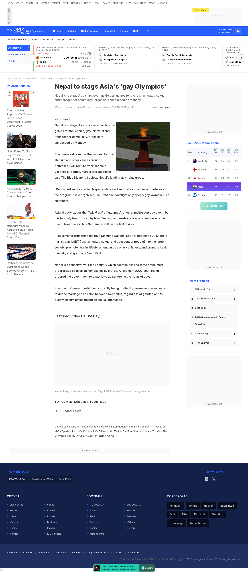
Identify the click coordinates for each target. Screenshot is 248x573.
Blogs (61, 39)
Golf (135, 30)
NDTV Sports (62, 431)
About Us (28, 552)
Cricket (57, 30)
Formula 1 (109, 30)
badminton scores (139, 426)
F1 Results (157, 426)
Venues (14, 533)
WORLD (19, 3)
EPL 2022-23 (134, 504)
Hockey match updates (114, 426)
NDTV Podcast (89, 30)
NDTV (10, 3)
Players (51, 527)
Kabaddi (199, 514)
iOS (113, 435)
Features (48, 39)
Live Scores (16, 504)
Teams (14, 527)
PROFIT (29, 3)
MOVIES (45, 3)
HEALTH (88, 3)
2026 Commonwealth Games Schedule (210, 321)
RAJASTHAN (140, 3)
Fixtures (14, 510)
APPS (128, 3)
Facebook (89, 431)
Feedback (43, 552)
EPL (13, 60)
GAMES (106, 3)
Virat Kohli (200, 308)
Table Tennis (198, 523)
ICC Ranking (54, 533)
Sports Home (13, 78)
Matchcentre (97, 533)
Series (50, 504)
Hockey (209, 505)
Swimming (176, 523)
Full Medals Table (214, 205)
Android (102, 435)
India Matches (18, 54)
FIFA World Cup (203, 289)
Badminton (227, 505)
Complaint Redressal (97, 552)
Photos (51, 516)
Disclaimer (60, 552)
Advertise (12, 552)
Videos (72, 39)
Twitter (118, 431)
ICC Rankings (202, 333)
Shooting (217, 514)
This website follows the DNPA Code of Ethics (145, 559)
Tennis (124, 30)
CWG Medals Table (205, 298)
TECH (97, 3)
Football (71, 30)
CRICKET (56, 3)
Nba (184, 514)
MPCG (152, 3)
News (35, 39)
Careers (118, 552)
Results (51, 510)
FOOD (66, 3)
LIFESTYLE (76, 3)
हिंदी (37, 3)
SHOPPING (118, 3)
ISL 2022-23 (97, 504)
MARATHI (162, 3)
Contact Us (134, 552)
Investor (76, 552)
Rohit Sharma (202, 342)
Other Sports (16, 39)
